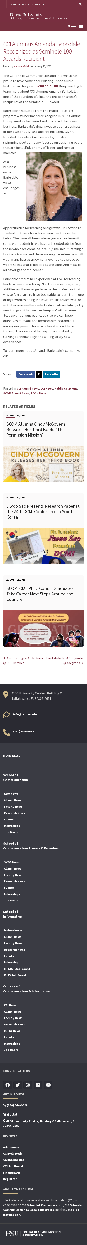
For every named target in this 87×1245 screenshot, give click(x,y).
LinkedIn (51, 374)
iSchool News (13, 930)
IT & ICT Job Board (17, 969)
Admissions (11, 1147)
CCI (71, 1200)
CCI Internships (13, 1160)
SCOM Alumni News (16, 393)
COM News (11, 794)
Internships (12, 826)
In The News (12, 1031)
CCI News (47, 388)
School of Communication (45, 1205)
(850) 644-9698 (23, 731)
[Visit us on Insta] (27, 1085)
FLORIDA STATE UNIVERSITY (27, 4)
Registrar (10, 1179)
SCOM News (39, 393)
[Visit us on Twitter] (17, 1085)
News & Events (26, 14)
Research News (14, 813)
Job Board (11, 832)
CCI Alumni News (28, 388)
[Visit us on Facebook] (7, 1085)
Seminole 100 (47, 86)
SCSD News (12, 862)
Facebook (26, 374)
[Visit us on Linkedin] (38, 1085)
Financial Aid (12, 1172)
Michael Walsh (22, 66)
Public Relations (65, 388)
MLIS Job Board (15, 975)
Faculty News (13, 806)
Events (9, 819)
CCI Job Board (13, 1166)
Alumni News (12, 800)
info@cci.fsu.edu (25, 714)
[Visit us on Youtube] (48, 1085)
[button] (80, 4)
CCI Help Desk (12, 1153)
